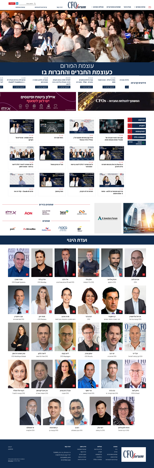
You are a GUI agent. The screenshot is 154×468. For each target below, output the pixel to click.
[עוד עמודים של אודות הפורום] (134, 7)
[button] (117, 87)
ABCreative (10, 461)
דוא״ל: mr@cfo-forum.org (63, 455)
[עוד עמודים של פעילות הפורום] (92, 7)
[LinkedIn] (17, 3)
